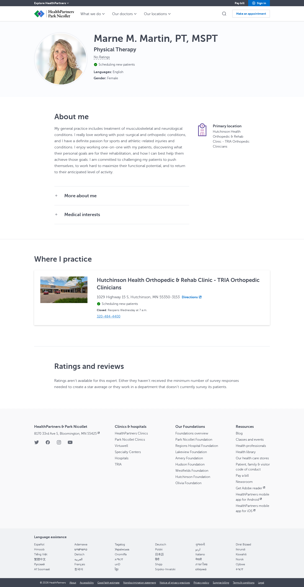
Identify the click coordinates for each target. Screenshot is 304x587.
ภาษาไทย (201, 564)
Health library (246, 452)
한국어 (78, 569)
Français (79, 564)
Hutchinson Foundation (192, 477)
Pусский (39, 564)
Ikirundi (240, 549)
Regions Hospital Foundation (196, 446)
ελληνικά (200, 569)
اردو (197, 549)
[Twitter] (36, 443)
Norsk (240, 559)
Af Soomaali (42, 569)
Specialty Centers (128, 452)
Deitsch (79, 554)
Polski (159, 549)
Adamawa (80, 544)
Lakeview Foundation (191, 452)
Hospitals (121, 458)
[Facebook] (47, 443)
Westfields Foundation (191, 471)
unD (117, 564)
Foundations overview (191, 433)
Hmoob (39, 549)
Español (39, 544)
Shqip (158, 564)
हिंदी (157, 559)
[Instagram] (58, 443)
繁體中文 (40, 559)
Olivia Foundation (188, 483)
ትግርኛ (239, 569)
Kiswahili (241, 554)
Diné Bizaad (243, 544)
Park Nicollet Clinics (130, 439)
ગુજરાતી (200, 544)
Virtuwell (121, 446)
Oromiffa (121, 554)
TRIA (118, 464)
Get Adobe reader (249, 488)
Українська (122, 549)
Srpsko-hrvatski (165, 569)
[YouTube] (70, 443)
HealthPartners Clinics (131, 433)
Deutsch (160, 544)
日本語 (159, 554)
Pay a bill (242, 476)
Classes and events (250, 439)
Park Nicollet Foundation (193, 439)
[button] (259, 3)
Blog (239, 433)
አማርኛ (119, 559)
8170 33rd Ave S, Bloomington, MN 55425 (65, 433)
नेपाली (198, 559)
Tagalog (120, 544)
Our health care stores (252, 458)
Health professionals (251, 446)
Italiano (200, 554)
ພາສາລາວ (80, 549)
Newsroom (244, 482)
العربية (78, 559)
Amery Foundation (189, 458)
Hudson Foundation (190, 464)
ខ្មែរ (116, 569)
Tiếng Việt (40, 554)
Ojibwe (240, 564)
